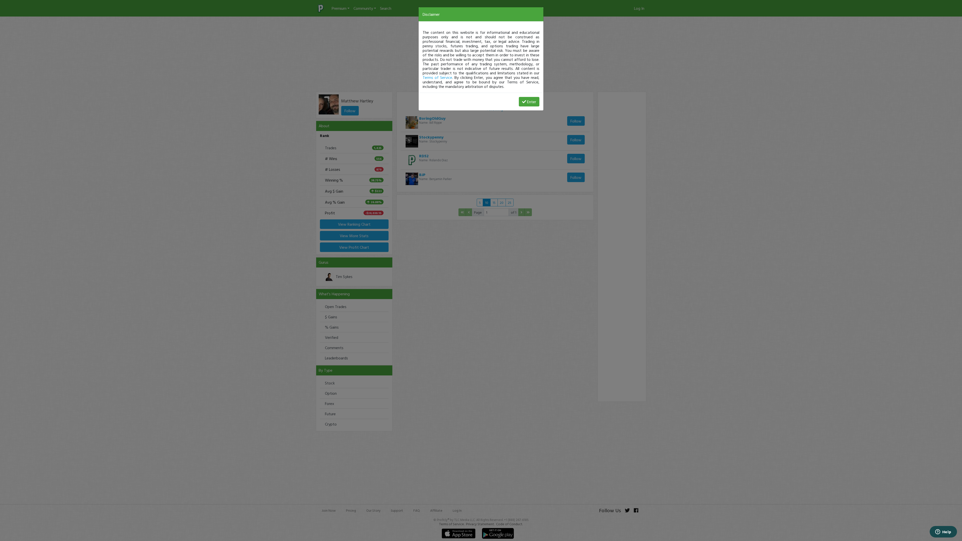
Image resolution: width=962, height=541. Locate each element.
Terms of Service (437, 77)
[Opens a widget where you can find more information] (943, 532)
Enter (531, 102)
